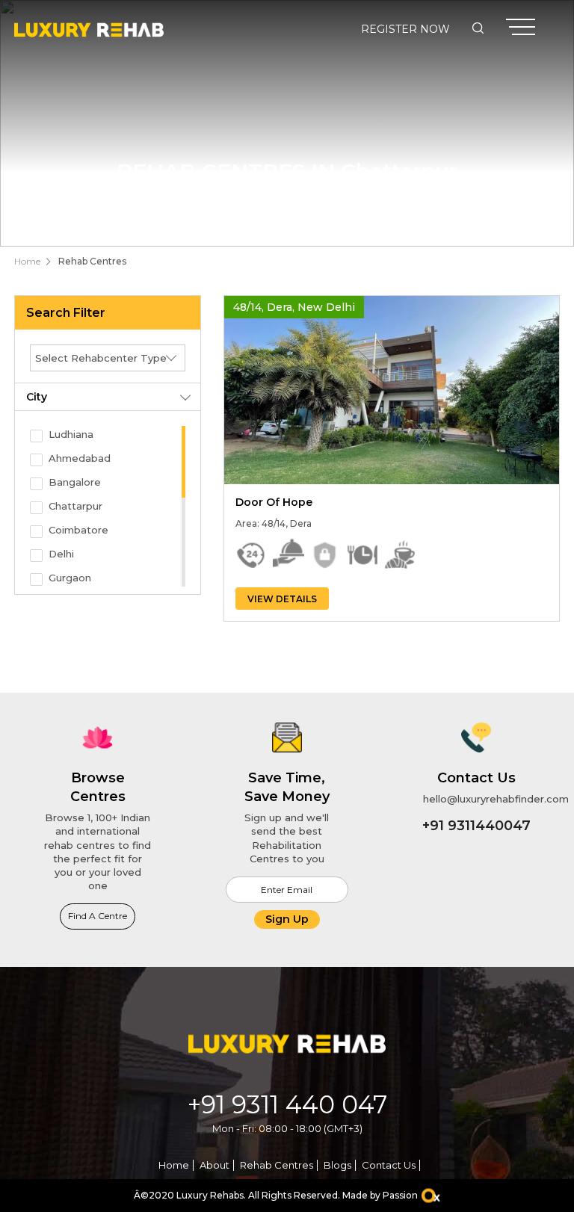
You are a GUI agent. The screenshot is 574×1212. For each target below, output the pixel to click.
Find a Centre (97, 915)
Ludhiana (71, 434)
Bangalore (75, 482)
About (214, 1165)
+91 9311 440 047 (287, 1104)
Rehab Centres (92, 261)
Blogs (337, 1165)
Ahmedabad (80, 458)
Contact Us (389, 1165)
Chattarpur (75, 506)
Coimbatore (78, 530)
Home (27, 261)
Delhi (61, 554)
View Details (282, 599)
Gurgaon (70, 578)
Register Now (405, 29)
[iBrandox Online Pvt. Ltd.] (431, 1196)
